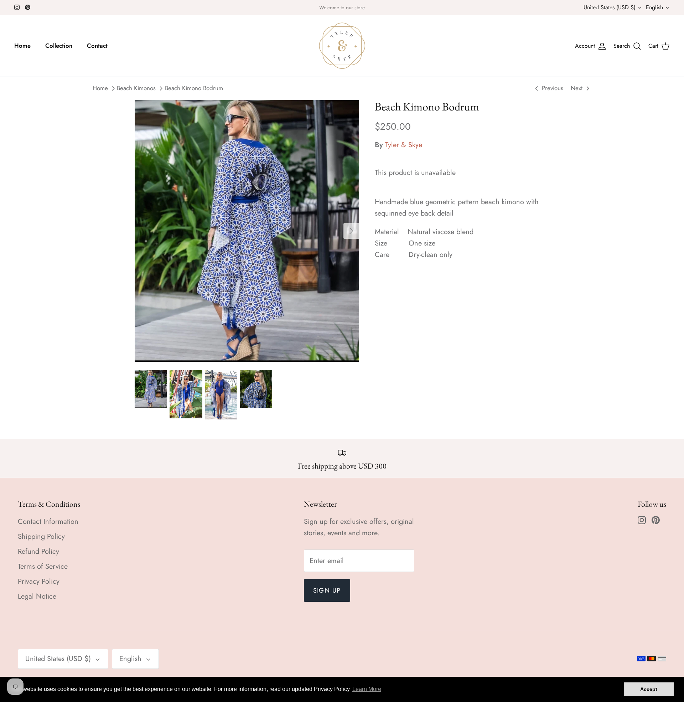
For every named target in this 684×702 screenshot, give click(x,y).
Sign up (327, 590)
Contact (97, 45)
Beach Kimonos (136, 88)
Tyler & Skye (403, 145)
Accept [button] (648, 689)
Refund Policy (38, 551)
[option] (247, 231)
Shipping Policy (41, 536)
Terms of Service (43, 566)
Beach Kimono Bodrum (194, 88)
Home (22, 45)
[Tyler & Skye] (342, 45)
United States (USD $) (610, 7)
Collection (58, 45)
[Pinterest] (27, 7)
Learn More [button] (366, 689)
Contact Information (48, 521)
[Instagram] (17, 7)
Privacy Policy (38, 581)
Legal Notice (37, 596)
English (654, 7)
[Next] (351, 231)
